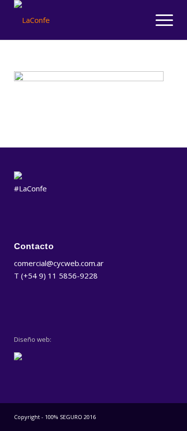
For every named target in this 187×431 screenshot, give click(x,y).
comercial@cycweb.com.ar (59, 263)
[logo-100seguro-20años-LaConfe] (77, 20)
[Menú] (159, 20)
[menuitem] (159, 20)
